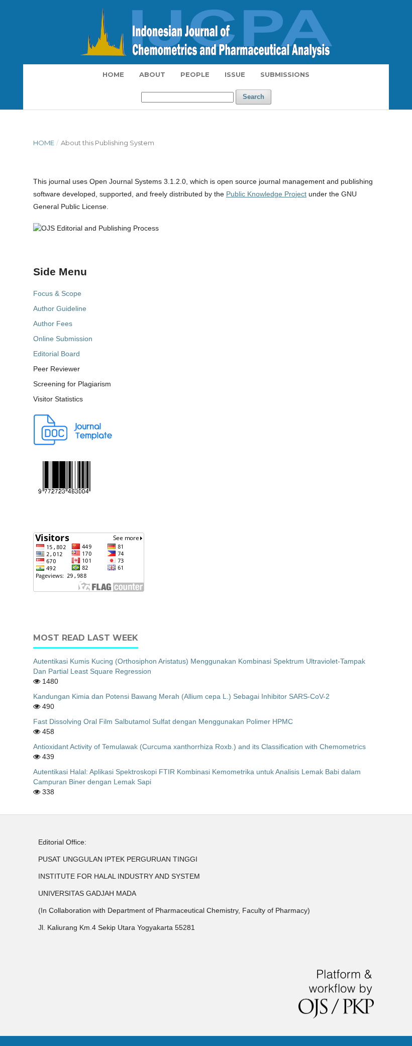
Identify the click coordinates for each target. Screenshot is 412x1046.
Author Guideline (59, 308)
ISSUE (235, 74)
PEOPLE (195, 74)
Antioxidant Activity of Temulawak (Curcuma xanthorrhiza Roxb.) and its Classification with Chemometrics (199, 747)
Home (113, 74)
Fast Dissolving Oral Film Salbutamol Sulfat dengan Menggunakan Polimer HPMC (163, 721)
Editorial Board (56, 354)
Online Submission (62, 339)
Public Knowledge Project (266, 194)
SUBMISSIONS (285, 74)
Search (253, 96)
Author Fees (52, 324)
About (152, 74)
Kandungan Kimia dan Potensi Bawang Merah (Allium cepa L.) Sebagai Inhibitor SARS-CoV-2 (181, 696)
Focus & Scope (57, 293)
